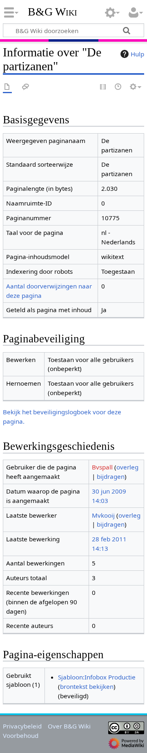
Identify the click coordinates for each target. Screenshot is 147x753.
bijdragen (111, 476)
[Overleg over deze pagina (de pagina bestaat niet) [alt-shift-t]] (25, 87)
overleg (127, 467)
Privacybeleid (22, 726)
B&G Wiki (52, 12)
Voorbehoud (20, 735)
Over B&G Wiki (69, 726)
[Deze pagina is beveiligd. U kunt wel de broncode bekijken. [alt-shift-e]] (103, 87)
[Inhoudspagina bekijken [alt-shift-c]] (7, 87)
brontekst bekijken (87, 686)
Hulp (137, 54)
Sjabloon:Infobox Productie (97, 677)
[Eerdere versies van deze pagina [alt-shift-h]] (118, 87)
